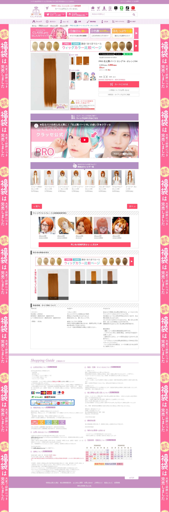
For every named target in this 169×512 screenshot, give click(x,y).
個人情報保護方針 (65, 482)
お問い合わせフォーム (37, 437)
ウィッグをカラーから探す (55, 14)
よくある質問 (135, 1)
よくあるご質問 (78, 482)
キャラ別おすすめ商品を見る (77, 14)
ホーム (34, 25)
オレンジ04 (64, 25)
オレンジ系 (54, 25)
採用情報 (117, 482)
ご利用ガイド (98, 482)
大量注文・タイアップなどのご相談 (119, 94)
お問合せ (128, 1)
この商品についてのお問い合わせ (119, 90)
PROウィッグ (43, 25)
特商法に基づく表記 (52, 482)
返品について (108, 482)
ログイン (123, 1)
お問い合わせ (88, 482)
